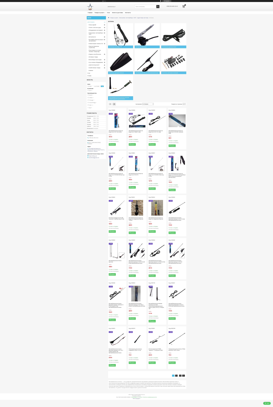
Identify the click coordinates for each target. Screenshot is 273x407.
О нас (108, 12)
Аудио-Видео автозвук (142, 17)
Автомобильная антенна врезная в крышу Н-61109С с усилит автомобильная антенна (137, 305)
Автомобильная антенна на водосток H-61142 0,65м (116, 131)
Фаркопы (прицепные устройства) (94, 47)
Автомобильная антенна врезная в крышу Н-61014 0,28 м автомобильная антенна (137, 262)
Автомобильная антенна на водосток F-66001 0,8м (136, 131)
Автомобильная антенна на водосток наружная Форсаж (156, 218)
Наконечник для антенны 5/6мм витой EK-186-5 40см (177, 349)
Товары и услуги (99, 12)
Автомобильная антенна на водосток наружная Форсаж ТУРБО (136, 219)
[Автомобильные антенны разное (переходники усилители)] (120, 87)
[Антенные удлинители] (173, 35)
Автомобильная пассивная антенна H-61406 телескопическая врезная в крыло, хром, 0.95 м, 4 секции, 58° (156, 306)
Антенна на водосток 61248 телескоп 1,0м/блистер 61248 (116, 218)
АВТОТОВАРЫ (90, 22)
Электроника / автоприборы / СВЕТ (127, 17)
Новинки (91, 70)
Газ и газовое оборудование (96, 62)
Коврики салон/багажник (95, 54)
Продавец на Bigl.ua (136, 395)
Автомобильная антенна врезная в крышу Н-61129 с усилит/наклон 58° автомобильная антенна (116, 350)
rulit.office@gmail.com (94, 157)
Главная (90, 12)
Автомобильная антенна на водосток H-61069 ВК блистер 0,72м (116, 175)
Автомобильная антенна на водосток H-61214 (136, 174)
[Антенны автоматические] (173, 61)
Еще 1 (90, 107)
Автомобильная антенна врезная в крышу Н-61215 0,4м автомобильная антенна (177, 219)
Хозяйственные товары (94, 67)
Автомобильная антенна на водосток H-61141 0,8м (156, 131)
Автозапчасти (92, 37)
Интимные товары (93, 57)
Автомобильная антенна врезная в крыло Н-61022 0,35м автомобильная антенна (157, 262)
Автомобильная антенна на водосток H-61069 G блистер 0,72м (156, 175)
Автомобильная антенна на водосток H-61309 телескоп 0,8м (176, 132)
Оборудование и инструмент (96, 30)
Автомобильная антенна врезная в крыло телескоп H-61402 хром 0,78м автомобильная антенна (116, 305)
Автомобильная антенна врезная (115, 261)
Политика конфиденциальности (150, 397)
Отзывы (89, 75)
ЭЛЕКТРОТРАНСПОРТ (94, 65)
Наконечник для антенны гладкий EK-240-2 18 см (135, 349)
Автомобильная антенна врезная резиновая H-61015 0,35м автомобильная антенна (176, 305)
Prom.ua (143, 394)
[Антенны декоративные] (120, 61)
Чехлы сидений (92, 24)
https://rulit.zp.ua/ (93, 156)
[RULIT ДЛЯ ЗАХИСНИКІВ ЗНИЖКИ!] (90, 6)
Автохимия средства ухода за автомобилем (96, 40)
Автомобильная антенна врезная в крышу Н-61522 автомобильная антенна (175, 262)
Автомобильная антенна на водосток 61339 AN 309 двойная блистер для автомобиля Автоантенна (177, 175)
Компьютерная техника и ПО (96, 43)
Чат (268, 403)
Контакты (128, 12)
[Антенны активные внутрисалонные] (147, 61)
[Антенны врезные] (147, 35)
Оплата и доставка (117, 12)
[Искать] (157, 6)
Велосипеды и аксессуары (95, 59)
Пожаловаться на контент (136, 397)
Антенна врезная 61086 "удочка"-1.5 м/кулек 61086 (156, 349)
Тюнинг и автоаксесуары (95, 27)
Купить (113, 144)
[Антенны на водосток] (120, 35)
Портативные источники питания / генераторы (95, 51)
